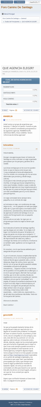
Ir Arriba (5, 389)
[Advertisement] (20, 44)
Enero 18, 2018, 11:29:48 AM (11, 148)
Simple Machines (26, 404)
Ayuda (10, 402)
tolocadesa (8, 145)
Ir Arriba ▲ (29, 402)
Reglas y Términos (19, 402)
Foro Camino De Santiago (16, 7)
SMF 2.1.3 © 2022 (15, 404)
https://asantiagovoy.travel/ (19, 355)
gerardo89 (8, 315)
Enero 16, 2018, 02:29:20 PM (13, 120)
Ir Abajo (5, 110)
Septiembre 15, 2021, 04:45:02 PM (13, 318)
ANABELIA (8, 116)
